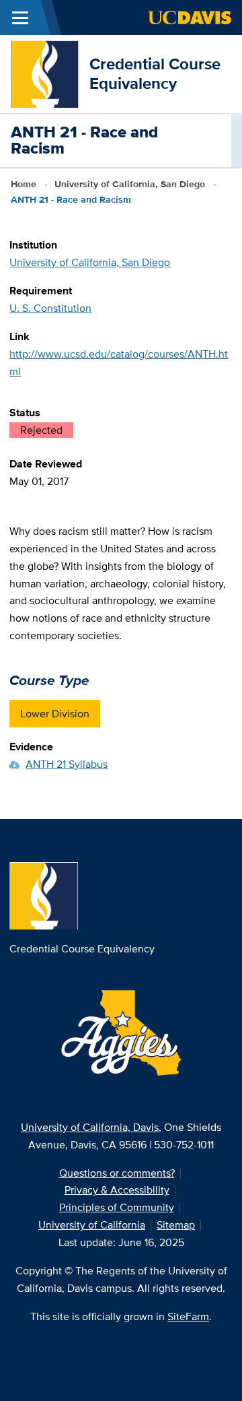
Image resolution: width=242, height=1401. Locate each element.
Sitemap (176, 1225)
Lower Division (54, 713)
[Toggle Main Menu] (20, 17)
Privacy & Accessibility (117, 1190)
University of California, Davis (90, 1127)
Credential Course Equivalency (154, 73)
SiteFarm (188, 1316)
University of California (91, 1225)
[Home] (45, 73)
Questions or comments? (117, 1173)
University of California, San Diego (129, 184)
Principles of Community (116, 1207)
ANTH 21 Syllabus (67, 764)
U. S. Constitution (50, 308)
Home (23, 184)
